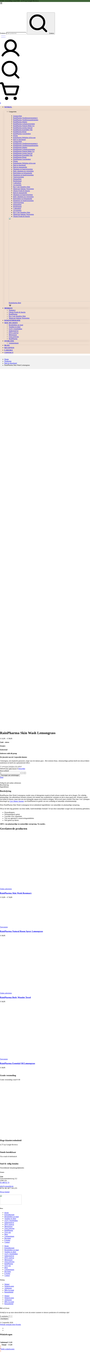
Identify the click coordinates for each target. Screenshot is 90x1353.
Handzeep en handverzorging (23, 175)
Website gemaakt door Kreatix (10, 1324)
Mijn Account (9, 1290)
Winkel (6, 1284)
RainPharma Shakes (20, 122)
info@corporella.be (6, 1186)
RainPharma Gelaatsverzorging (24, 124)
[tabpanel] (45, 807)
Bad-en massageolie (20, 167)
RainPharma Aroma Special (22, 128)
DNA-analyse (9, 1224)
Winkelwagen (9, 1286)
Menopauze (8, 1226)
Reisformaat (17, 181)
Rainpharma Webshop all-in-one (24, 138)
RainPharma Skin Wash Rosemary (16, 893)
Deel (1, 777)
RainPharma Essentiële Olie (22, 130)
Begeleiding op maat (11, 1217)
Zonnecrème (17, 116)
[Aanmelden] (10, 58)
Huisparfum (17, 179)
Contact (7, 1242)
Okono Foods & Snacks (21, 191)
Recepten (7, 1238)
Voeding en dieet (10, 1219)
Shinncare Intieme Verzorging (23, 189)
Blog (6, 1234)
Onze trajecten (9, 1228)
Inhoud (2, 769)
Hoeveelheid (4, 771)
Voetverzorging (18, 177)
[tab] (45, 785)
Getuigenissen (9, 1236)
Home (6, 359)
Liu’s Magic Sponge (17, 801)
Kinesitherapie (9, 1215)
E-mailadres (4, 1316)
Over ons (7, 1232)
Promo (15, 136)
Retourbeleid (8, 1292)
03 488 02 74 (4, 1182)
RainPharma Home (19, 132)
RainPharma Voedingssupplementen (25, 120)
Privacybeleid (4, 1192)
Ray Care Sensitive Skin (21, 187)
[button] (49, 304)
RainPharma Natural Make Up (23, 126)
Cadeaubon (17, 183)
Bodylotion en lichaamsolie (22, 173)
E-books (7, 1240)
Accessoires (17, 185)
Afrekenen (8, 1288)
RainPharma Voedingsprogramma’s (25, 118)
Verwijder (21, 769)
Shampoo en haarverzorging (23, 169)
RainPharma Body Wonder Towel (15, 997)
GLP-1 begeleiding (11, 1220)
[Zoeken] (45, 70)
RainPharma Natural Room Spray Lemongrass (21, 931)
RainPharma (8, 1230)
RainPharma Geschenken (22, 134)
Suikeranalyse (9, 1222)
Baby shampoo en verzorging (23, 171)
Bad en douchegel (19, 139)
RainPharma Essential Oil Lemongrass (17, 1063)
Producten (7, 361)
